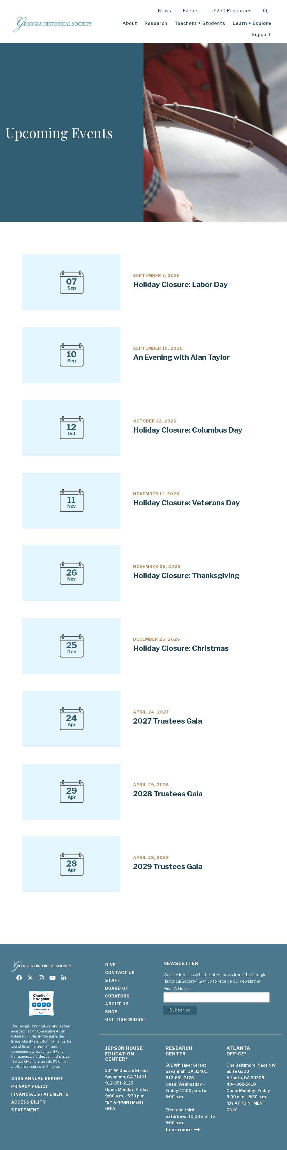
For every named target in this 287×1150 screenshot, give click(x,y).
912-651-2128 (180, 1077)
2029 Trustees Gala (167, 866)
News (164, 10)
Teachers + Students (200, 23)
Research (156, 23)
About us (117, 1003)
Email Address (177, 988)
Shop (111, 1011)
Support (261, 34)
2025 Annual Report (37, 1078)
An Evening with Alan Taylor (181, 357)
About (129, 23)
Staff (112, 980)
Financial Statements (40, 1094)
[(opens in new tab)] (41, 1016)
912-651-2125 (119, 1083)
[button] (267, 11)
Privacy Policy (29, 1086)
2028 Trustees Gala (168, 793)
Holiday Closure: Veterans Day (186, 502)
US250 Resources (231, 10)
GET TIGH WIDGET (126, 1019)
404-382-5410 (241, 1084)
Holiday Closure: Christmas (181, 648)
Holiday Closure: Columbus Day (187, 430)
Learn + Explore (252, 23)
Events (191, 10)
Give (110, 964)
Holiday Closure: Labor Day (180, 284)
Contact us (120, 972)
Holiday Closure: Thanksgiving (186, 575)
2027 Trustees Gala (167, 721)
